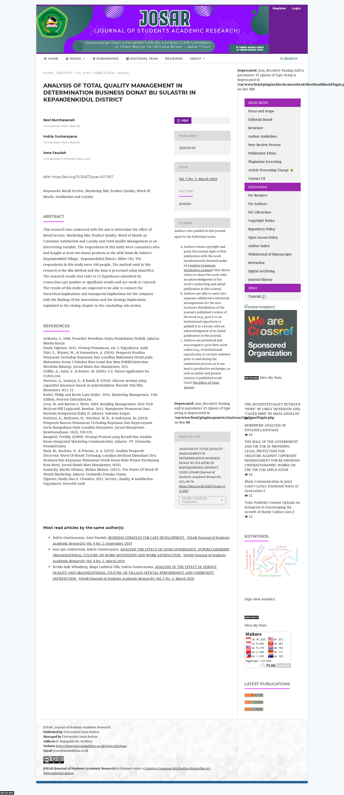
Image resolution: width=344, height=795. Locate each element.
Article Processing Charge (269, 170)
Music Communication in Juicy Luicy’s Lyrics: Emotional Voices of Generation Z (271, 486)
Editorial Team (143, 58)
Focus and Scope (261, 111)
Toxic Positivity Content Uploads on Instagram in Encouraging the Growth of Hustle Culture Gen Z (272, 507)
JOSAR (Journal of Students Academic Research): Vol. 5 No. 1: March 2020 (136, 578)
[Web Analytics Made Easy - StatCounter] (252, 377)
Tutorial (255, 296)
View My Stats (271, 377)
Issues (75, 58)
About (196, 58)
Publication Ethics (262, 153)
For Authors (257, 203)
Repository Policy (261, 229)
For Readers (257, 195)
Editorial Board (260, 119)
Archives (64, 73)
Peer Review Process (264, 144)
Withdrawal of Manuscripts (270, 254)
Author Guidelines (262, 136)
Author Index (259, 246)
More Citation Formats (194, 500)
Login (296, 8)
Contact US (256, 178)
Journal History (260, 279)
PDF (184, 120)
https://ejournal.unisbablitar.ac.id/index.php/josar (91, 746)
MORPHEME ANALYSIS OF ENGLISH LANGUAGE (265, 427)
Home (52, 58)
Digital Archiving (261, 271)
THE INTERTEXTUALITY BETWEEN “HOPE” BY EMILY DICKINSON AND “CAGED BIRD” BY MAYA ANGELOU (272, 409)
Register (279, 8)
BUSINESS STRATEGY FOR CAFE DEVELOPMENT (146, 537)
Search (290, 58)
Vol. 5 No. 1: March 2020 (94, 73)
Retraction (256, 262)
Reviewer (174, 58)
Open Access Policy (263, 237)
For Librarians (259, 212)
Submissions (106, 58)
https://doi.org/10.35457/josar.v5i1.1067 (82, 177)
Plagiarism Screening (265, 161)
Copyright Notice (261, 220)
